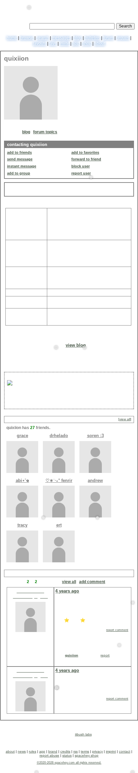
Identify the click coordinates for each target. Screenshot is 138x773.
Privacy (97, 751)
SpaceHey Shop (86, 755)
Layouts (39, 43)
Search (125, 26)
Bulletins (92, 38)
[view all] (124, 419)
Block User (80, 166)
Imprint (111, 751)
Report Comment (117, 630)
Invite (64, 43)
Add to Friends (19, 152)
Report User (81, 173)
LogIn (115, 5)
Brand (52, 751)
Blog (78, 38)
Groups (123, 38)
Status (67, 755)
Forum (108, 38)
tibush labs (83, 734)
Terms (85, 751)
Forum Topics (45, 132)
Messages (61, 38)
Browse (26, 38)
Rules (32, 751)
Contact (124, 751)
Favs (53, 43)
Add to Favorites (85, 152)
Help (104, 5)
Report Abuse (49, 755)
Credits (65, 751)
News (22, 751)
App (75, 43)
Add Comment (92, 581)
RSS (75, 751)
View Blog (76, 345)
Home (12, 38)
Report (105, 655)
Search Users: (15, 25)
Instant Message (21, 166)
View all (69, 581)
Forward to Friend (86, 159)
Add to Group (18, 173)
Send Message (19, 159)
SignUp (129, 5)
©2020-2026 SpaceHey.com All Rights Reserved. (69, 762)
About (99, 43)
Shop (86, 43)
